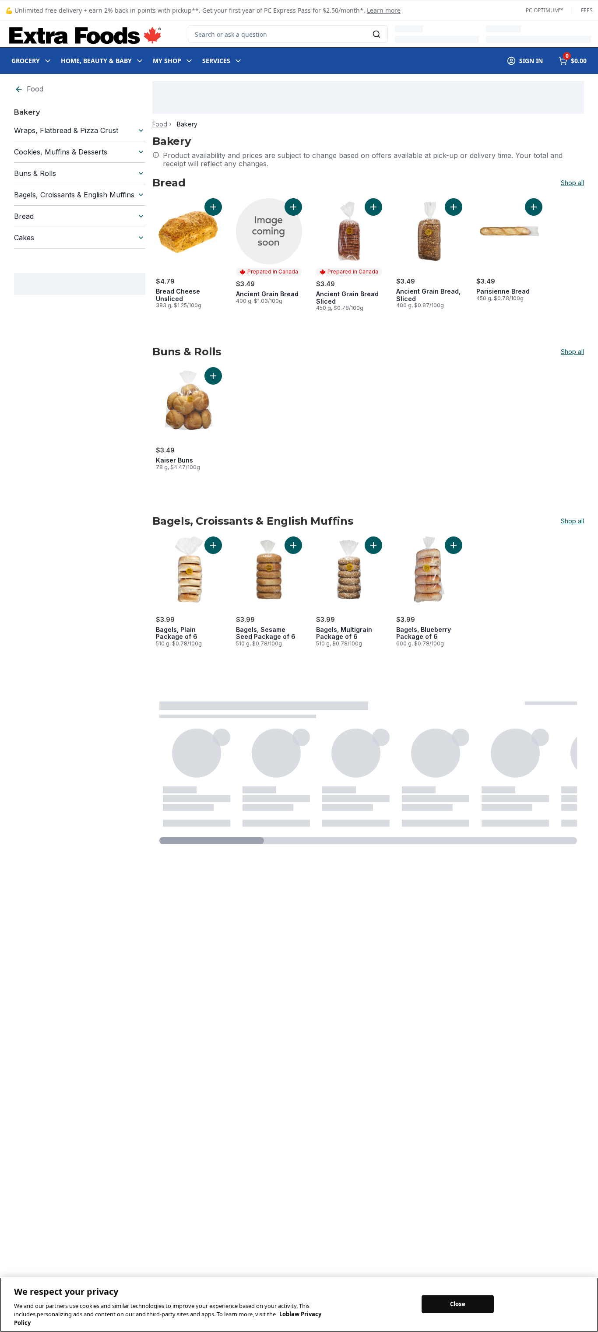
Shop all (572, 182)
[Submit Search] (376, 34)
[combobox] (288, 34)
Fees (587, 10)
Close (457, 1303)
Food (35, 88)
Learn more (384, 10)
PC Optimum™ (544, 10)
